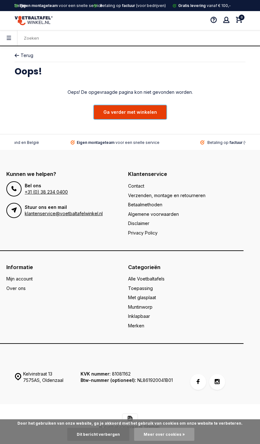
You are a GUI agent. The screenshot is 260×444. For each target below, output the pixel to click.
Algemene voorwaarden (153, 214)
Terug (27, 55)
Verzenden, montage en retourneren (166, 195)
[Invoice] (130, 419)
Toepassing (140, 288)
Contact (136, 186)
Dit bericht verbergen (98, 434)
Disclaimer (138, 223)
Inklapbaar (139, 316)
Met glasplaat (142, 297)
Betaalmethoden (145, 204)
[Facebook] (198, 382)
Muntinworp (140, 307)
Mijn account (19, 278)
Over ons (16, 288)
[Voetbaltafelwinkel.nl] (34, 20)
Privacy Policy (143, 232)
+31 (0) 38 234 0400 (46, 192)
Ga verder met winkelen (130, 112)
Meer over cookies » (164, 434)
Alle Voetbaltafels (146, 278)
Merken (136, 325)
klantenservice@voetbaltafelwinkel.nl (64, 213)
